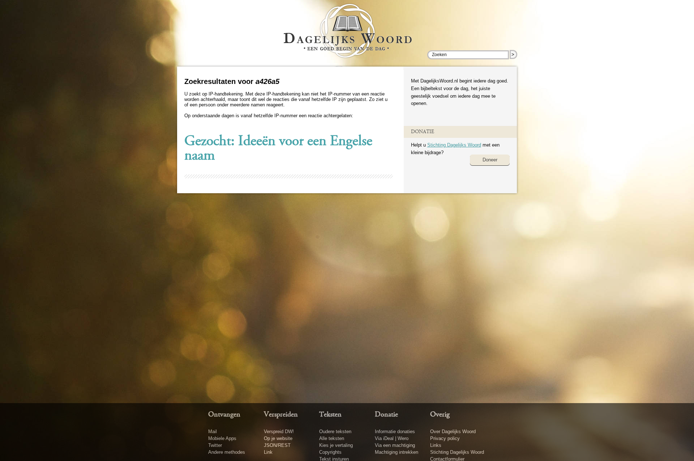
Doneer (490, 159)
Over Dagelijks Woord (453, 431)
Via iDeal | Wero (391, 438)
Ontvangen (224, 414)
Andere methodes (226, 452)
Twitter (215, 445)
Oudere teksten (335, 431)
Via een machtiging (395, 445)
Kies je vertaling (336, 445)
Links (435, 445)
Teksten (330, 414)
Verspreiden (281, 414)
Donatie (386, 414)
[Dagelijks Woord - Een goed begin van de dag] (347, 36)
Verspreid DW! (279, 431)
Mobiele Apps (222, 438)
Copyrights (330, 452)
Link (268, 452)
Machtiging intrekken (396, 452)
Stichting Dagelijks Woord (454, 145)
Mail (212, 431)
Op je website (278, 438)
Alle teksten (331, 438)
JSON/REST (277, 445)
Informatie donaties (395, 431)
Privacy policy (445, 438)
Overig (440, 414)
